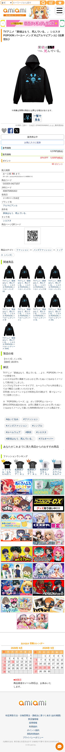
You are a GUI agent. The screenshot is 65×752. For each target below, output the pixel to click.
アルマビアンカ (10, 205)
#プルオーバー (46, 438)
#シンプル (37, 425)
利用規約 (33, 726)
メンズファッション (42, 250)
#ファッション (30, 419)
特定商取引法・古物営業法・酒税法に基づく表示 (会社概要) (33, 715)
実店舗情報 (33, 719)
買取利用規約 (33, 734)
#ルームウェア (13, 432)
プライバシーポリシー (33, 737)
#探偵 (28, 432)
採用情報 (33, 723)
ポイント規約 (33, 730)
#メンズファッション (16, 425)
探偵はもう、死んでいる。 (15, 213)
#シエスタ (41, 432)
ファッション (22, 250)
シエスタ (7, 220)
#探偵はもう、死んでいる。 (20, 438)
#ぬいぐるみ (12, 419)
